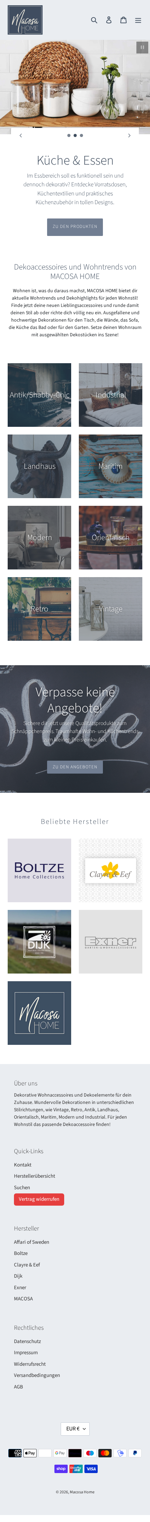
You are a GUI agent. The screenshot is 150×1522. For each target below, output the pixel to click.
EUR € (73, 1411)
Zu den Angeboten (75, 749)
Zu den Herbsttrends (75, 209)
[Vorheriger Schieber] (20, 135)
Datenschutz (27, 1323)
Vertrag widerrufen (39, 1181)
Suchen (22, 1169)
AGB (18, 1369)
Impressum (26, 1334)
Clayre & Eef (27, 1247)
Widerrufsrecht (30, 1346)
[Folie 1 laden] (69, 135)
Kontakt (22, 1147)
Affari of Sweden (31, 1224)
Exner (20, 1269)
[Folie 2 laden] (75, 135)
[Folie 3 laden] (81, 135)
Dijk (18, 1258)
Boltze (21, 1235)
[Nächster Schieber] (129, 135)
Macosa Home (82, 1474)
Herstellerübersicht (34, 1158)
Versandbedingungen (37, 1357)
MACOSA (23, 1281)
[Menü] (138, 20)
